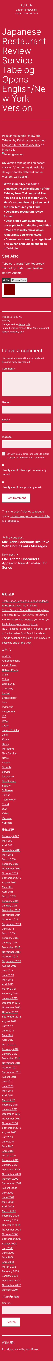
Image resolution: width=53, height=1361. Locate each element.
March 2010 (9, 1155)
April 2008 (8, 1262)
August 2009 (9, 1187)
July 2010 (7, 1137)
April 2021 (7, 845)
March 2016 (9, 859)
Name (6, 402)
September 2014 (11, 924)
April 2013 (7, 984)
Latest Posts (20, 280)
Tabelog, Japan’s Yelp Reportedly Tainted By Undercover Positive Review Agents (23, 268)
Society (6, 785)
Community (8, 683)
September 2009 (11, 1183)
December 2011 (11, 1058)
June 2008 (8, 1252)
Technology (9, 799)
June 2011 (7, 1086)
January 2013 (10, 998)
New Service (9, 753)
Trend (5, 804)
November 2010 (11, 1118)
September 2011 (11, 1072)
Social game (9, 781)
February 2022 (10, 836)
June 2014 (8, 928)
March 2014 (9, 933)
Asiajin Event (9, 665)
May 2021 (7, 840)
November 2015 (11, 868)
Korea (5, 739)
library (5, 744)
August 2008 (9, 1243)
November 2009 (11, 1174)
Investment (8, 711)
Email (6, 419)
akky (20, 285)
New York (32, 328)
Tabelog (7, 140)
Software (7, 790)
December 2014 (11, 910)
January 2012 (10, 1053)
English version (18, 328)
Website (7, 436)
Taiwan (6, 795)
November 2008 (11, 1229)
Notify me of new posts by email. (22, 487)
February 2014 (10, 938)
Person (6, 762)
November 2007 (11, 1285)
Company (7, 688)
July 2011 (7, 1081)
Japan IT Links (10, 730)
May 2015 (7, 887)
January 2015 (10, 905)
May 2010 (7, 1146)
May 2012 (7, 1035)
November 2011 (11, 1063)
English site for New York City (21, 145)
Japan (21, 324)
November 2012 (11, 1007)
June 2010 (8, 1141)
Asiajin (26, 5)
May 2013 (7, 979)
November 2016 (11, 850)
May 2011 (7, 1090)
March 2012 (9, 1044)
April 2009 (8, 1206)
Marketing (8, 748)
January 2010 (10, 1164)
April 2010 (7, 1151)
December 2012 (11, 1002)
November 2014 (11, 914)
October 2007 (10, 1289)
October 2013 (10, 956)
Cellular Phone (10, 670)
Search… (7, 1303)
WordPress (32, 1349)
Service (6, 771)
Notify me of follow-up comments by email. (24, 472)
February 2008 (10, 1271)
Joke (5, 734)
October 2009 (10, 1178)
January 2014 (10, 942)
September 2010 (11, 1127)
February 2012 (10, 1049)
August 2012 (9, 1021)
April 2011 (7, 1095)
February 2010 (10, 1160)
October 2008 (10, 1234)
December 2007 (11, 1280)
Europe (6, 693)
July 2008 (7, 1248)
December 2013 (11, 947)
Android (6, 656)
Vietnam (7, 818)
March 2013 (9, 988)
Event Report (9, 697)
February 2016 (10, 863)
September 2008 (11, 1238)
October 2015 (10, 873)
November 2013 (11, 951)
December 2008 (11, 1225)
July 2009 (7, 1192)
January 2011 (9, 1109)
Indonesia (7, 707)
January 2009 (10, 1220)
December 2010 (11, 1113)
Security (6, 767)
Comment (8, 368)
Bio (7, 280)
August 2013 (9, 965)
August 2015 (9, 882)
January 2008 (10, 1275)
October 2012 (10, 1012)
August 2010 (9, 1132)
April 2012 (7, 1039)
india (4, 702)
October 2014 (10, 919)
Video (5, 813)
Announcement (11, 660)
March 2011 (8, 1100)
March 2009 (9, 1211)
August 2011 (9, 1076)
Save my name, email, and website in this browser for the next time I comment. (28, 455)
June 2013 (8, 975)
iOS (4, 716)
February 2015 (10, 901)
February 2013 (10, 993)
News (5, 757)
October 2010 (10, 1123)
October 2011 (9, 1067)
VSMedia (7, 822)
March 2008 (9, 1266)
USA (28, 324)
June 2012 (8, 1030)
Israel (5, 720)
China (5, 679)
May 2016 (7, 854)
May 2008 (8, 1257)
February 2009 (10, 1215)
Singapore (8, 776)
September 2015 (11, 877)
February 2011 (10, 1104)
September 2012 (11, 1016)
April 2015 (7, 891)
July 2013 (7, 970)
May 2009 (8, 1201)
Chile (5, 674)
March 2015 (9, 896)
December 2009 (11, 1169)
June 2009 (8, 1197)
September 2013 (11, 961)
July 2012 (7, 1026)
